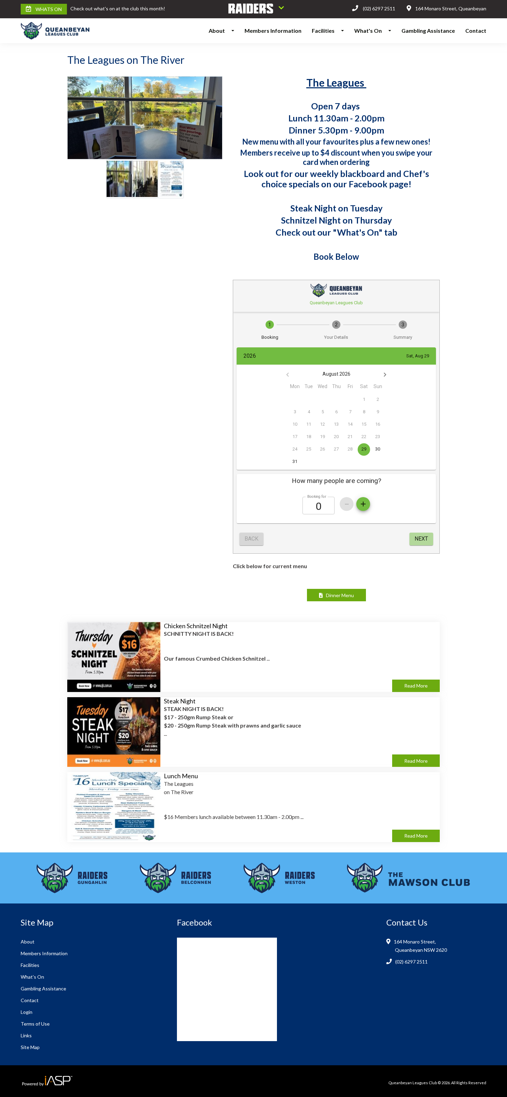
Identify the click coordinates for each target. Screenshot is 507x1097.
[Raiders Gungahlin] (72, 878)
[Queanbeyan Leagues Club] (50, 31)
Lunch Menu (181, 776)
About (217, 30)
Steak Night (180, 701)
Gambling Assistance (428, 30)
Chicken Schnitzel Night (196, 626)
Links (26, 1035)
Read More (416, 686)
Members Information (273, 30)
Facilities (323, 30)
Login (26, 1012)
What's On (368, 30)
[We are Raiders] (256, 9)
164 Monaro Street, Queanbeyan (450, 8)
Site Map (30, 1047)
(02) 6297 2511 (379, 8)
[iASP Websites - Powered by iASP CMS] (46, 1081)
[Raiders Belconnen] (175, 878)
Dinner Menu (338, 595)
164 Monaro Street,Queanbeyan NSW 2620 (421, 946)
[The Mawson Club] (408, 878)
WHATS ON (49, 9)
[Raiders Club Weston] (279, 878)
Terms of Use (35, 1024)
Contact (475, 30)
